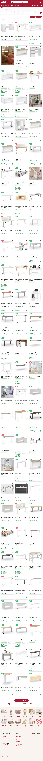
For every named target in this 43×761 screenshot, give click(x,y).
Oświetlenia (16, 5)
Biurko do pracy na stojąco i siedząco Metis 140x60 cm (26, 542)
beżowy (31, 12)
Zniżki (39, 725)
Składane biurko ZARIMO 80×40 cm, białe (9, 255)
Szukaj (30, 2)
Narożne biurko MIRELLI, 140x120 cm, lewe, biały (11, 85)
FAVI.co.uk (37, 754)
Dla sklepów (18, 742)
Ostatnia (31, 703)
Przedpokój (32, 725)
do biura (8, 12)
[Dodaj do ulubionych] (13, 95)
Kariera (4, 738)
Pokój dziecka (25, 726)
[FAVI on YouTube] (7, 744)
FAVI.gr (3, 756)
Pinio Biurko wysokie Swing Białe (22, 157)
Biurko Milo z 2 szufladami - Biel (35, 206)
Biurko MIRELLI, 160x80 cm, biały (35, 36)
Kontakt (4, 736)
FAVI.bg (40, 754)
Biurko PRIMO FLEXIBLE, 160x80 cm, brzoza (10, 639)
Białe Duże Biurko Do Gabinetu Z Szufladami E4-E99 (11, 36)
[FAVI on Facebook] (3, 744)
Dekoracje (7, 5)
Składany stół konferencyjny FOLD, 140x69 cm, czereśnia (12, 303)
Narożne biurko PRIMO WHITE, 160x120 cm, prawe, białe (26, 449)
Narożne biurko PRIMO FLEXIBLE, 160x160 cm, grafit (11, 327)
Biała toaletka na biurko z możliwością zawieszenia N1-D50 (27, 133)
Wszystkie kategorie (36, 5)
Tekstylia (11, 5)
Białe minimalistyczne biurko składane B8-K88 (10, 182)
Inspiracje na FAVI (19, 739)
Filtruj (39, 16)
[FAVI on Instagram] (5, 744)
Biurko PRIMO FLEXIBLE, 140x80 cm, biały (9, 133)
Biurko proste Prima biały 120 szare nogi (9, 663)
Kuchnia (25, 5)
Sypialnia (18, 725)
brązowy (25, 12)
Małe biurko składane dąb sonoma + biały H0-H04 (25, 424)
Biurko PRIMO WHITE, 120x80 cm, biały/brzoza (10, 517)
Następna (24, 703)
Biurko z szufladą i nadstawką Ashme (8, 497)
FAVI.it (29, 754)
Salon (11, 725)
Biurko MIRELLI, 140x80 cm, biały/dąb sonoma (10, 157)
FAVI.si (6, 756)
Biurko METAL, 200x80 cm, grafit (21, 376)
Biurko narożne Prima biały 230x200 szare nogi (24, 687)
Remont (21, 5)
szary (20, 12)
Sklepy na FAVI (19, 736)
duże (36, 12)
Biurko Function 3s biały (20, 497)
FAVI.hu (22, 754)
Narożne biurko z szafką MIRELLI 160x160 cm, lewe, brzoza (27, 206)
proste (3, 12)
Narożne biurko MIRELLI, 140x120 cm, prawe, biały (11, 109)
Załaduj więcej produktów (21, 700)
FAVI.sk (15, 754)
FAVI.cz (12, 754)
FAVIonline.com (5, 752)
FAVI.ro (19, 754)
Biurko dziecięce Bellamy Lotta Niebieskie (9, 473)
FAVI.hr (26, 754)
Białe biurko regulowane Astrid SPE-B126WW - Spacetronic (13, 376)
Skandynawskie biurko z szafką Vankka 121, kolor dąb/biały (27, 352)
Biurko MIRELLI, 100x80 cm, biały (21, 109)
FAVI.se (32, 754)
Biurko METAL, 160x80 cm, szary (21, 303)
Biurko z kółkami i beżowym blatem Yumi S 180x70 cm (12, 424)
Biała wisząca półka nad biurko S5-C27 (23, 255)
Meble (2, 5)
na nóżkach (14, 12)
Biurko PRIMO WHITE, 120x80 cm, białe (9, 614)
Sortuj (33, 16)
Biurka (7, 7)
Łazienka (30, 5)
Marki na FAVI (19, 738)
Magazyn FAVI (19, 741)
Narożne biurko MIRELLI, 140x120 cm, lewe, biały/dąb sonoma (27, 60)
